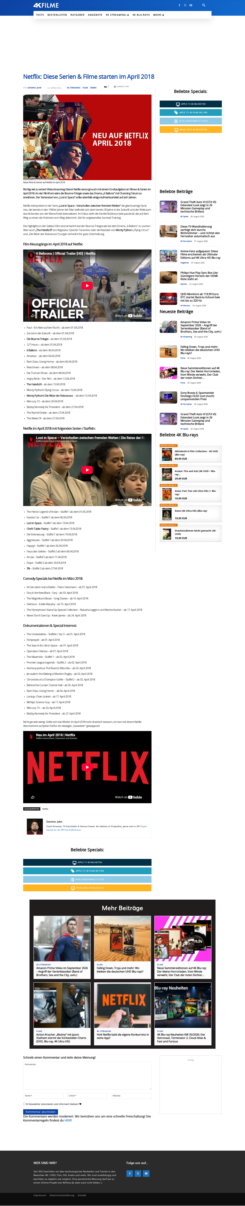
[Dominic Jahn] (35, 827)
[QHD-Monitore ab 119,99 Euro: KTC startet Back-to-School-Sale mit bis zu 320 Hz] (168, 299)
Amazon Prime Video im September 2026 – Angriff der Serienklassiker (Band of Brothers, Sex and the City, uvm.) (62, 972)
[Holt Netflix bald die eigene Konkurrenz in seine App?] (122, 1005)
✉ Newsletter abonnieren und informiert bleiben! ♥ (53, 1104)
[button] (204, 5)
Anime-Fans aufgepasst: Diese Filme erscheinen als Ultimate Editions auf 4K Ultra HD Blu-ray (200, 254)
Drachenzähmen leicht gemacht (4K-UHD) (195, 532)
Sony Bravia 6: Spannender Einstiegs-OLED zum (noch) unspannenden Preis (197, 396)
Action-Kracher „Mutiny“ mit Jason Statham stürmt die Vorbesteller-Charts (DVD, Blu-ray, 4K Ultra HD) (61, 1038)
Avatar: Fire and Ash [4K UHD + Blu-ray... (195, 472)
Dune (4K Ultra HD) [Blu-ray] (191, 510)
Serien (93, 88)
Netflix (45, 809)
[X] (185, 5)
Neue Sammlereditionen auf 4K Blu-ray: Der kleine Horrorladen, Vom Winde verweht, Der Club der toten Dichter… (181, 972)
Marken (183, 284)
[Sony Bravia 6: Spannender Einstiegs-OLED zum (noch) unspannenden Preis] (168, 397)
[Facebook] (180, 5)
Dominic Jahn (35, 88)
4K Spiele (184, 216)
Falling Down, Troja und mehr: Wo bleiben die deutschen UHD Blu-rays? (200, 350)
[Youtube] (191, 5)
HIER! (68, 1120)
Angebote (184, 263)
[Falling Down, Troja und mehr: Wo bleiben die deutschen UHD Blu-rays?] (168, 351)
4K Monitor (185, 306)
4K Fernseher (186, 241)
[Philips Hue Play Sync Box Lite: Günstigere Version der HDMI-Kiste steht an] (168, 277)
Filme (85, 88)
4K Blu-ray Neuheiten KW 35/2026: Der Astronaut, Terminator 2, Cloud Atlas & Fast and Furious (181, 1038)
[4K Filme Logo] (51, 5)
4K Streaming (73, 88)
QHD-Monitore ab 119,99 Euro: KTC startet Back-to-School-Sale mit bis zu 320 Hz (200, 297)
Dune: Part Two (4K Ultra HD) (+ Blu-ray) (195, 492)
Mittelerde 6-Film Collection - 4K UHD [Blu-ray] (196, 453)
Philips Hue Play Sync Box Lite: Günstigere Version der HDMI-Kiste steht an (199, 276)
